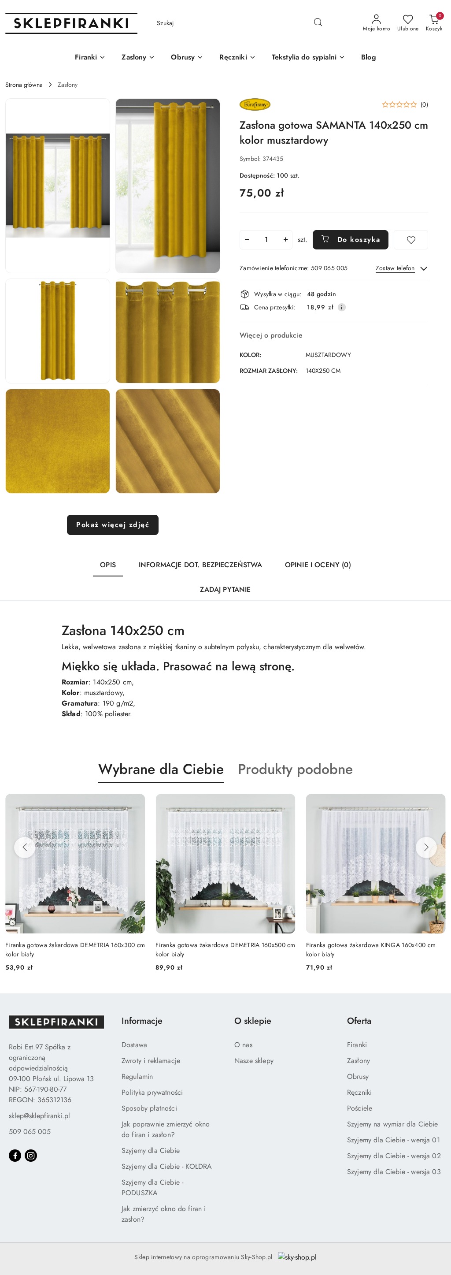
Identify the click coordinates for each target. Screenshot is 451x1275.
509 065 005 (30, 1131)
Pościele (359, 1108)
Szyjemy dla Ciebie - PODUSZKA (152, 1187)
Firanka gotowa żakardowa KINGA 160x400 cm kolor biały (220, 949)
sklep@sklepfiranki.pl (39, 1116)
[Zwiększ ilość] (285, 239)
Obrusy (358, 1076)
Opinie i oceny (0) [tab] (318, 565)
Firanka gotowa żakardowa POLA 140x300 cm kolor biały (369, 949)
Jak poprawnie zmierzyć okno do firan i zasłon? (166, 1129)
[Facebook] (15, 1155)
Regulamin (137, 1076)
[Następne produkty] (426, 847)
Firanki (357, 1045)
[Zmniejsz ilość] (246, 239)
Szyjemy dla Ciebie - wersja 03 (394, 1172)
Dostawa (134, 1045)
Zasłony (358, 1061)
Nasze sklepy (254, 1061)
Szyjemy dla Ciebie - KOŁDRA (167, 1166)
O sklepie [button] (252, 1021)
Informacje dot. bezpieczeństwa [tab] (200, 565)
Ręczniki (359, 1092)
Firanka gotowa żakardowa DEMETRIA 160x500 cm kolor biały (75, 949)
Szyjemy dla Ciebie (151, 1150)
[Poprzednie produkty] (25, 847)
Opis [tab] (108, 565)
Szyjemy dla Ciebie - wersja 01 (393, 1140)
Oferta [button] (359, 1021)
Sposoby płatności (149, 1108)
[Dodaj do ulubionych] (411, 239)
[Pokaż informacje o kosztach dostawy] (342, 307)
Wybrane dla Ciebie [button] (161, 769)
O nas (243, 1045)
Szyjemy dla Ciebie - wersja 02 (394, 1156)
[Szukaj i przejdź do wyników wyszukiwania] (318, 23)
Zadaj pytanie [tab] (225, 589)
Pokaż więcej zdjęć (112, 525)
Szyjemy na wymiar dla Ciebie (392, 1124)
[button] (57, 185)
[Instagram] (31, 1155)
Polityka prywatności (152, 1092)
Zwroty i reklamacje (151, 1061)
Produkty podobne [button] (295, 769)
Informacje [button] (142, 1021)
